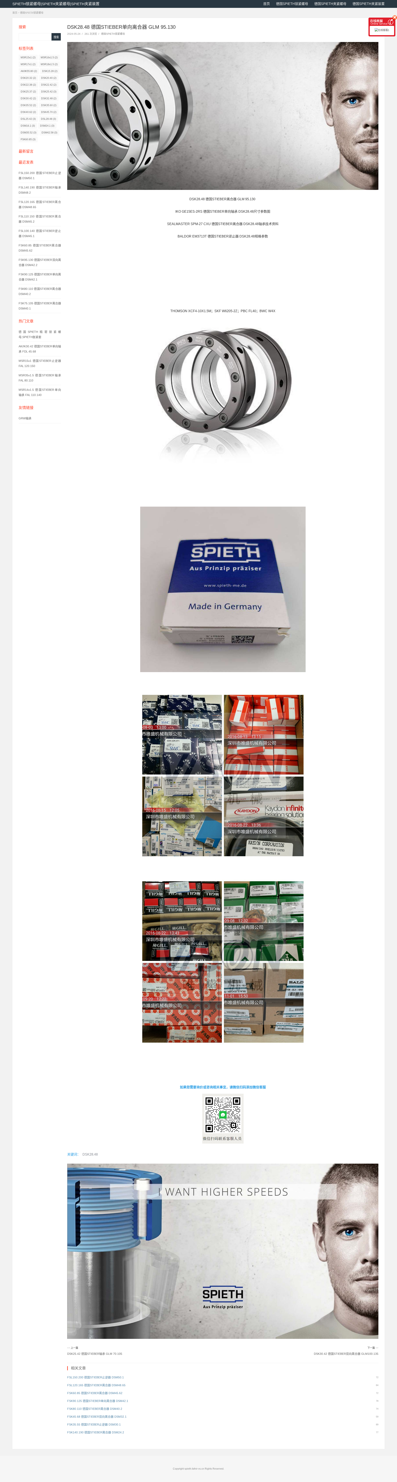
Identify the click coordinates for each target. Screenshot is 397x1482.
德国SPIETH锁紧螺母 (292, 4)
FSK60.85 (28, 139)
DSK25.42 (48, 91)
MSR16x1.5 (49, 57)
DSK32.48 (48, 98)
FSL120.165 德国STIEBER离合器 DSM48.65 (96, 1385)
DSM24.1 (47, 125)
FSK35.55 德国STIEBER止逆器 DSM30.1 (94, 1424)
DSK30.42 (28, 98)
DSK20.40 (48, 78)
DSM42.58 (49, 132)
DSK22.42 (48, 84)
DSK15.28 (49, 71)
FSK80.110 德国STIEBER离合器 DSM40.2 (94, 1408)
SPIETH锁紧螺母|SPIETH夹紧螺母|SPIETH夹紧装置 (55, 4)
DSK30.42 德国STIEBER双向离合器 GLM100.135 (346, 1353)
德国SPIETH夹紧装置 (369, 4)
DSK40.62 (28, 112)
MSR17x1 (28, 64)
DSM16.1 (28, 125)
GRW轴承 (25, 418)
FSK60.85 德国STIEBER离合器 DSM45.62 (94, 1393)
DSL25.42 (28, 119)
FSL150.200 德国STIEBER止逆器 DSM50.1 (95, 1377)
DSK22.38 (28, 84)
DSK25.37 (28, 91)
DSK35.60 (48, 105)
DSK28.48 (90, 1154)
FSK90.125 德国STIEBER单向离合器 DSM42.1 (97, 1401)
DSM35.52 (28, 132)
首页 (266, 4)
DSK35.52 (28, 105)
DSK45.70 (48, 112)
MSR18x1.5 (49, 64)
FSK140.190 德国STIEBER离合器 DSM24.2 (95, 1432)
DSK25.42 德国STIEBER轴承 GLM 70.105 (94, 1353)
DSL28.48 (48, 119)
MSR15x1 (28, 57)
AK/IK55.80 (29, 71)
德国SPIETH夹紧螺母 (330, 4)
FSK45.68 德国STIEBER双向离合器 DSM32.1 (97, 1416)
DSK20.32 (28, 78)
